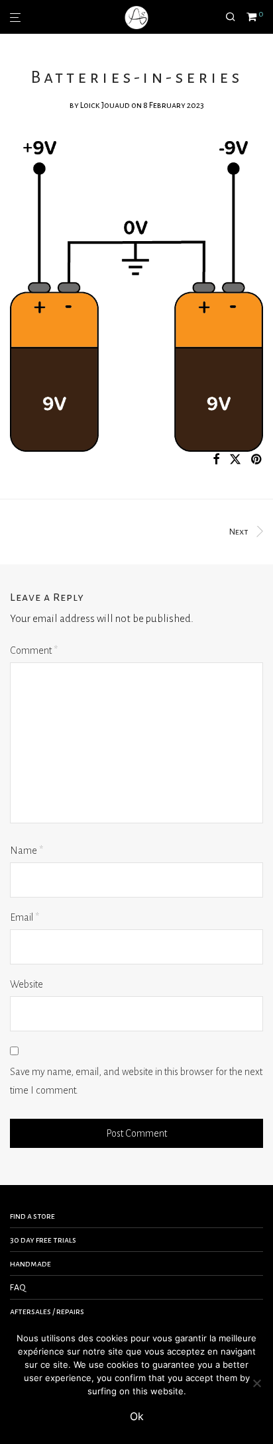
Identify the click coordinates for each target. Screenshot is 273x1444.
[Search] (235, 17)
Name (26, 850)
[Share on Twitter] (235, 460)
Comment (34, 650)
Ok (137, 1416)
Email (24, 917)
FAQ (18, 1287)
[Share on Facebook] (216, 460)
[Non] (256, 1383)
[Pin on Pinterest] (257, 460)
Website (26, 984)
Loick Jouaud (105, 105)
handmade (30, 1263)
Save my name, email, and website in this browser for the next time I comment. (136, 1081)
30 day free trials (43, 1240)
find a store (32, 1216)
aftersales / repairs (47, 1311)
